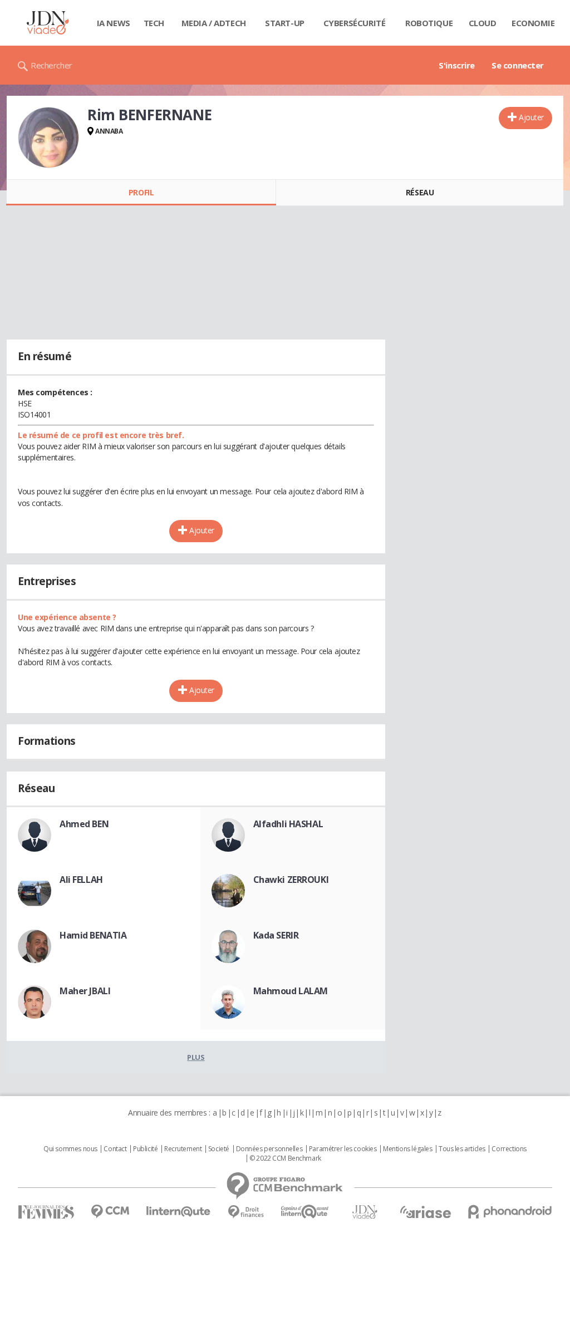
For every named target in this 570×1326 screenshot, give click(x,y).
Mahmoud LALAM (290, 991)
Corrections (509, 1149)
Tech (154, 22)
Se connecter (518, 65)
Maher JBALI (85, 991)
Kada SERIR (276, 935)
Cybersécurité (354, 22)
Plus (195, 1057)
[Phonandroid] (510, 1212)
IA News (113, 22)
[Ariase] (425, 1212)
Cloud (483, 22)
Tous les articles (462, 1149)
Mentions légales (407, 1149)
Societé (218, 1149)
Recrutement (183, 1149)
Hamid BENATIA (93, 935)
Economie (533, 22)
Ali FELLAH (81, 879)
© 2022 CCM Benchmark (285, 1158)
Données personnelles (269, 1149)
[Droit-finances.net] (246, 1212)
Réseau (420, 192)
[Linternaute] (178, 1211)
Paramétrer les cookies (343, 1149)
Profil (141, 192)
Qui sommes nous (70, 1149)
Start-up (284, 22)
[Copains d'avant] (305, 1212)
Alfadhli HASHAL (288, 824)
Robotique (429, 22)
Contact (115, 1149)
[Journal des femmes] (46, 1212)
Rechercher (51, 65)
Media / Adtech (213, 22)
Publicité (145, 1149)
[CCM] (110, 1212)
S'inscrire (457, 65)
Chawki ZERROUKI (291, 879)
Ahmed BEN (84, 824)
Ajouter (531, 117)
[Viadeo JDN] (364, 1212)
